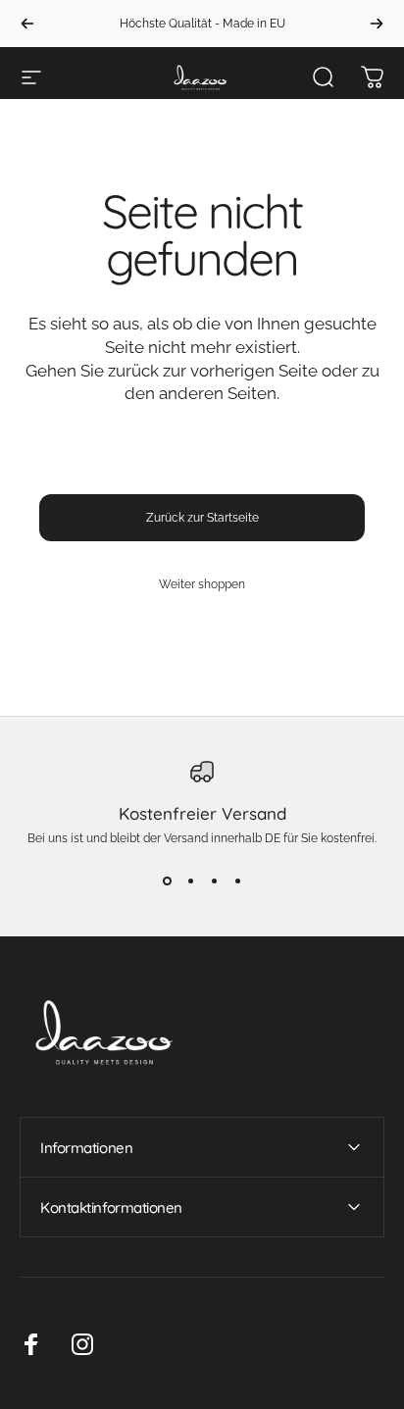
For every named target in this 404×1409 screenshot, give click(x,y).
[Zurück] (27, 23)
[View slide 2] (190, 880)
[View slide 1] (166, 880)
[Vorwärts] (376, 23)
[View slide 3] (214, 880)
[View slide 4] (237, 880)
